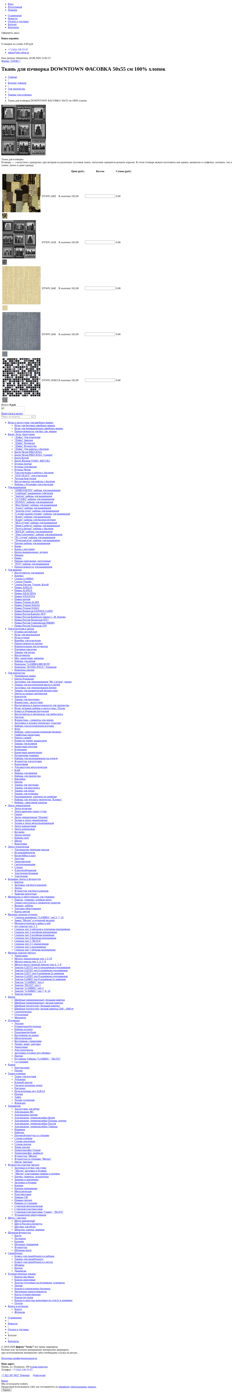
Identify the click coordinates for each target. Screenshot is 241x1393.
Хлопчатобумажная (25, 870)
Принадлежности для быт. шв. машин (35, 431)
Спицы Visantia (22, 581)
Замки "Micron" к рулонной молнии (34, 920)
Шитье (18, 840)
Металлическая (22, 1191)
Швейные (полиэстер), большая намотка (37, 1005)
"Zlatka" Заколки (23, 440)
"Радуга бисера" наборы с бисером (33, 528)
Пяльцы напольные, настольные (32, 561)
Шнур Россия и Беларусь (28, 1223)
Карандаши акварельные (28, 752)
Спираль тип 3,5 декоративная (31, 943)
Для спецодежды (23, 1050)
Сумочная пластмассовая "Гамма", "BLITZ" (39, 1212)
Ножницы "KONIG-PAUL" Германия (35, 667)
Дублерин (20, 1079)
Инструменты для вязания (29, 572)
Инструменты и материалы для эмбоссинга (38, 714)
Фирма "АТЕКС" (11, 61)
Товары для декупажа (26, 784)
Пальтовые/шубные (25, 1032)
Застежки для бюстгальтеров (30, 885)
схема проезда (39, 1366)
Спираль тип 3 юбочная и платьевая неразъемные (42, 929)
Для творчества (16, 88)
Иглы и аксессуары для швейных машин (30, 422)
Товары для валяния (25, 743)
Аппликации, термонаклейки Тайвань (36, 1126)
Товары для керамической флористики (36, 690)
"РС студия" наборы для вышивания (34, 537)
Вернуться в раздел (12, 413)
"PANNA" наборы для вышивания (33, 502)
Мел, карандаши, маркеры (29, 658)
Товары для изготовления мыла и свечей (37, 684)
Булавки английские (25, 631)
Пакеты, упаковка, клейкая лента (32, 899)
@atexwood (39, 1375)
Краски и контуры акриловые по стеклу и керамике (43, 1300)
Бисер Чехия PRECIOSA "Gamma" (33, 454)
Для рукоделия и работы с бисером (33, 472)
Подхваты (20, 1238)
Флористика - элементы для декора (33, 720)
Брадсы (18, 1267)
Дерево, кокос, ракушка (27, 1044)
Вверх (4, 1380)
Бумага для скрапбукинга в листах (33, 1262)
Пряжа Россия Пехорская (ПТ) (31, 619)
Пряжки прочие (23, 1200)
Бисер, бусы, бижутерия (21, 434)
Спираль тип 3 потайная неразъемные (35, 932)
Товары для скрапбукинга (28, 1259)
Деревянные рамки (25, 675)
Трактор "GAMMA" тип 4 (29, 982)
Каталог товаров (17, 82)
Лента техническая (18, 846)
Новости (13, 18)
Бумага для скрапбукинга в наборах (34, 1256)
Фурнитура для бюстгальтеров (31, 890)
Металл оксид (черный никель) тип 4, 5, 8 (37, 964)
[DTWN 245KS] (5, 401)
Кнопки (18, 1185)
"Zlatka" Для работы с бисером (31, 449)
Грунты (18, 1303)
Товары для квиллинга (27, 787)
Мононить (20, 1017)
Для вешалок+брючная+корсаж (31, 849)
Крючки (18, 575)
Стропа (18, 867)
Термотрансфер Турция (27, 1150)
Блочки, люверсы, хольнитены (31, 1176)
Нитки (11, 996)
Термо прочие (22, 1147)
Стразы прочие (22, 1144)
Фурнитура (20, 1247)
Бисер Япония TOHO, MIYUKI (32, 460)
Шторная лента (22, 1250)
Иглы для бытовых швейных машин (34, 425)
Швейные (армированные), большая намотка (39, 999)
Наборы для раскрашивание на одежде (36, 758)
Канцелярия (21, 764)
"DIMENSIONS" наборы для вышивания (37, 490)
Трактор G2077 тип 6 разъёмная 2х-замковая (39, 973)
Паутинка (19, 1088)
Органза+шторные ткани (28, 1085)
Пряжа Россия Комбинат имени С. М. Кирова (40, 616)
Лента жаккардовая (25, 826)
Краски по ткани (23, 1297)
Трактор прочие (23, 994)
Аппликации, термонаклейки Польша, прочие (40, 1120)
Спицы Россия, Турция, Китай (31, 584)
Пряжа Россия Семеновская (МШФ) (34, 622)
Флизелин (20, 1103)
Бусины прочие (23, 463)
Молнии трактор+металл (22, 952)
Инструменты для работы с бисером (34, 481)
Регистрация (15, 7)
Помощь (12, 10)
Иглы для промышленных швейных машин (38, 428)
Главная (12, 77)
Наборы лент (21, 837)
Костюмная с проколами (28, 1041)
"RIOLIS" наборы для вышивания (33, 531)
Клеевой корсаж (23, 1082)
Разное (11, 1064)
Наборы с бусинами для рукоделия (33, 484)
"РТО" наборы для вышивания (31, 563)
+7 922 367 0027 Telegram (15, 1375)
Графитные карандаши (27, 734)
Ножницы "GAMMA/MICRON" (32, 664)
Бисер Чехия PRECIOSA (28, 452)
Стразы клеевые (23, 1138)
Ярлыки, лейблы (23, 905)
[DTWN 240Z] (4, 217)
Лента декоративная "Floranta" (31, 817)
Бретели (18, 882)
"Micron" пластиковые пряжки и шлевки (37, 1173)
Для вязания (14, 569)
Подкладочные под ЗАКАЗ (29, 1091)
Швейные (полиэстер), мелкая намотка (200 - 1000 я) (43, 1008)
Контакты (13, 27)
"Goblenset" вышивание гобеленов (33, 493)
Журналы (19, 1312)
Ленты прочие (22, 834)
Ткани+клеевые (17, 1073)
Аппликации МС (24, 1111)
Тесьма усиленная (24, 1100)
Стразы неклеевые (24, 1141)
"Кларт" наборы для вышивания (32, 516)
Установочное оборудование (30, 1214)
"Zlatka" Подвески (24, 443)
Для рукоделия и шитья (21, 628)
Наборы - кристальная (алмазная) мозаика (37, 731)
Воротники (20, 843)
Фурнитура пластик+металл (23, 1164)
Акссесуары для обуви (27, 1108)
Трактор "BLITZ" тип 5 (27, 985)
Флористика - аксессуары (28, 702)
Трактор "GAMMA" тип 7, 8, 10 (32, 991)
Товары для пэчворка (20, 94)
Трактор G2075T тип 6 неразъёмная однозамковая (42, 967)
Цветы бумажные (24, 678)
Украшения (14, 1105)
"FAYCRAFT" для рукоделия (30, 475)
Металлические (23, 1038)
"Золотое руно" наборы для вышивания (36, 510)
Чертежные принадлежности (30, 1291)
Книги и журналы (18, 1306)
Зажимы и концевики (26, 1179)
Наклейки (20, 779)
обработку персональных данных (77, 1386)
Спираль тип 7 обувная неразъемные (35, 949)
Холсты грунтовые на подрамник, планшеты (39, 1282)
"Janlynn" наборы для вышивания (33, 496)
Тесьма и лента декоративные (31, 820)
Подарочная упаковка (26, 755)
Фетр (17, 728)
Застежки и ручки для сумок (30, 1167)
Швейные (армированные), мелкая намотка (38, 1002)
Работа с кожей (22, 737)
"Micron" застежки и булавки (30, 1170)
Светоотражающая (24, 864)
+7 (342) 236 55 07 (18, 49)
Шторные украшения (26, 1244)
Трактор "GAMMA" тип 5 (29, 988)
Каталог (12, 24)
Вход (10, 4)
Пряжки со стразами (25, 1203)
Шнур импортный (24, 1220)
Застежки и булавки (25, 1182)
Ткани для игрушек (25, 1076)
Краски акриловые (24, 1279)
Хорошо (6, 1390)
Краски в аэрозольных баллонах (32, 1288)
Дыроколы (20, 1270)
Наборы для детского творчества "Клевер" (38, 799)
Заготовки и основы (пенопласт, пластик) (37, 723)
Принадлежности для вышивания (33, 566)
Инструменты (22, 655)
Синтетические (23, 1011)
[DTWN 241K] (4, 263)
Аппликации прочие (26, 1114)
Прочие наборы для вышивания (32, 543)
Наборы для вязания (25, 773)
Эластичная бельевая (26, 873)
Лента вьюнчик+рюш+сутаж (30, 811)
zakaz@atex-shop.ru (18, 52)
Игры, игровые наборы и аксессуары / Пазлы (39, 708)
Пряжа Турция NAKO (26, 608)
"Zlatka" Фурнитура (25, 446)
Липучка (19, 858)
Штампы (19, 1265)
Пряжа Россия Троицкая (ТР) (30, 625)
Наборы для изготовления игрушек (34, 725)
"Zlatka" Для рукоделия (27, 437)
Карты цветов (22, 911)
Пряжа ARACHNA (25, 593)
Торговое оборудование (27, 908)
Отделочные (21, 1014)
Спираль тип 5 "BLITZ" (27, 941)
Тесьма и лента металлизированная (34, 823)
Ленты (18, 887)
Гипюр (18, 814)
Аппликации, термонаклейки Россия (35, 1123)
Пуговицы (14, 1020)
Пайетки (19, 1132)
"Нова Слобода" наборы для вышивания (37, 525)
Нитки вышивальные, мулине (31, 552)
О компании (15, 15)
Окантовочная (22, 861)
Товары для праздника (27, 699)
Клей (17, 770)
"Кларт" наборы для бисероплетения (35, 519)
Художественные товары (22, 1273)
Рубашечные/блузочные (27, 1026)
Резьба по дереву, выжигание (30, 740)
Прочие (18, 1055)
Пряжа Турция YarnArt (27, 605)
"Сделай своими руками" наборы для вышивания (42, 513)
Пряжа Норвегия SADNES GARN (33, 611)
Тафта (17, 1097)
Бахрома (19, 1241)
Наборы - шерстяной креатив (30, 802)
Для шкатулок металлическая (30, 767)
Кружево (19, 832)
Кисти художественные (27, 1294)
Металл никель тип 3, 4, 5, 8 (30, 961)
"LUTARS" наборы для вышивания (34, 499)
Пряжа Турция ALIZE (26, 602)
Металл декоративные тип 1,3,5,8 (33, 958)
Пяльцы (18, 555)
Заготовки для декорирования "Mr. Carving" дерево (43, 681)
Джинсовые (21, 955)
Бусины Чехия (22, 469)
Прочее (18, 781)
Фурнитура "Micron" (26, 1156)
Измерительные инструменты (31, 646)
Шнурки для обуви (25, 1226)
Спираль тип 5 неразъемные (30, 946)
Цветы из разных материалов (30, 693)
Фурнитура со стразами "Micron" (32, 1159)
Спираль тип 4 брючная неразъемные (35, 938)
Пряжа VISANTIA (24, 596)
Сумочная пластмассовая (28, 1209)
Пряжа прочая (22, 599)
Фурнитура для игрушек (28, 761)
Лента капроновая (24, 829)
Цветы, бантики (23, 1161)
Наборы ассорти (23, 1029)
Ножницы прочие (24, 670)
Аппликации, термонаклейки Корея (34, 1117)
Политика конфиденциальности (19, 1358)
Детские (19, 1023)
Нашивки (19, 1129)
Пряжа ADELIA (23, 587)
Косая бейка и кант (25, 855)
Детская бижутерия (25, 478)
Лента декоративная (19, 805)
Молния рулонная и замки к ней (32, 923)
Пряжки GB (21, 1197)
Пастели (19, 717)
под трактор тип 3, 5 (25, 926)
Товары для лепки (24, 790)
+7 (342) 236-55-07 (22, 1369)
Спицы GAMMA (24, 578)
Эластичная (21, 876)
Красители (20, 696)
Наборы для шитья (24, 661)
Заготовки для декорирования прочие (35, 687)
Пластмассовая (22, 1194)
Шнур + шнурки (17, 1217)
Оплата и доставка (18, 21)
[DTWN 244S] (4, 355)
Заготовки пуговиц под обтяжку (32, 1052)
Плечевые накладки (25, 649)
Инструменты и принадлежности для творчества (41, 705)
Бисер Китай (21, 457)
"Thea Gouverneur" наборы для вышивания (38, 534)
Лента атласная (22, 808)
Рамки (17, 558)
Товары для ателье (24, 652)
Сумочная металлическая (28, 1206)
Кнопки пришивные (25, 1188)
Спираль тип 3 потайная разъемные (34, 935)
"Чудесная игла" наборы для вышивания (37, 540)
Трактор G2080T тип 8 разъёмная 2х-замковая (40, 979)
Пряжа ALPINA (23, 590)
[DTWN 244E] (5, 309)
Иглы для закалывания (27, 634)
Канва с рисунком (24, 549)
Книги (18, 1309)
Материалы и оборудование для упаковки (31, 896)
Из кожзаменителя (24, 852)
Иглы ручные (22, 637)
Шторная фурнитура (19, 1232)
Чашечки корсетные (25, 893)
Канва (17, 546)
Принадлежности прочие (28, 643)
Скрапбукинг (15, 1253)
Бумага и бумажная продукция (31, 711)
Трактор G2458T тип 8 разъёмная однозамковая (41, 976)
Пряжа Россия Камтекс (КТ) (30, 614)
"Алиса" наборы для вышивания (32, 508)
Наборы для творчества (27, 776)
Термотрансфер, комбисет (28, 1153)
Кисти (17, 1235)
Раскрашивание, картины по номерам (35, 796)
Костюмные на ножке (26, 1035)
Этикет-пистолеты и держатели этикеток (37, 902)
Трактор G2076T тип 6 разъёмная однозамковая (41, 970)
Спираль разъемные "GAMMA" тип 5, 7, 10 (38, 917)
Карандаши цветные (25, 746)
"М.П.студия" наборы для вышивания (35, 522)
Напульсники (22, 1067)
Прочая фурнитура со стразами (31, 1135)
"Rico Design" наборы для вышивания (35, 505)
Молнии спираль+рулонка (22, 914)
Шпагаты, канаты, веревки (29, 1229)
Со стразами (21, 1061)
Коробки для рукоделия (27, 640)
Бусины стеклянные (25, 466)
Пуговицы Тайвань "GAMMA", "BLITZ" (37, 1058)
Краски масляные (24, 1276)
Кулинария (20, 749)
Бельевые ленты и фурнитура (24, 879)
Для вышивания (17, 487)
